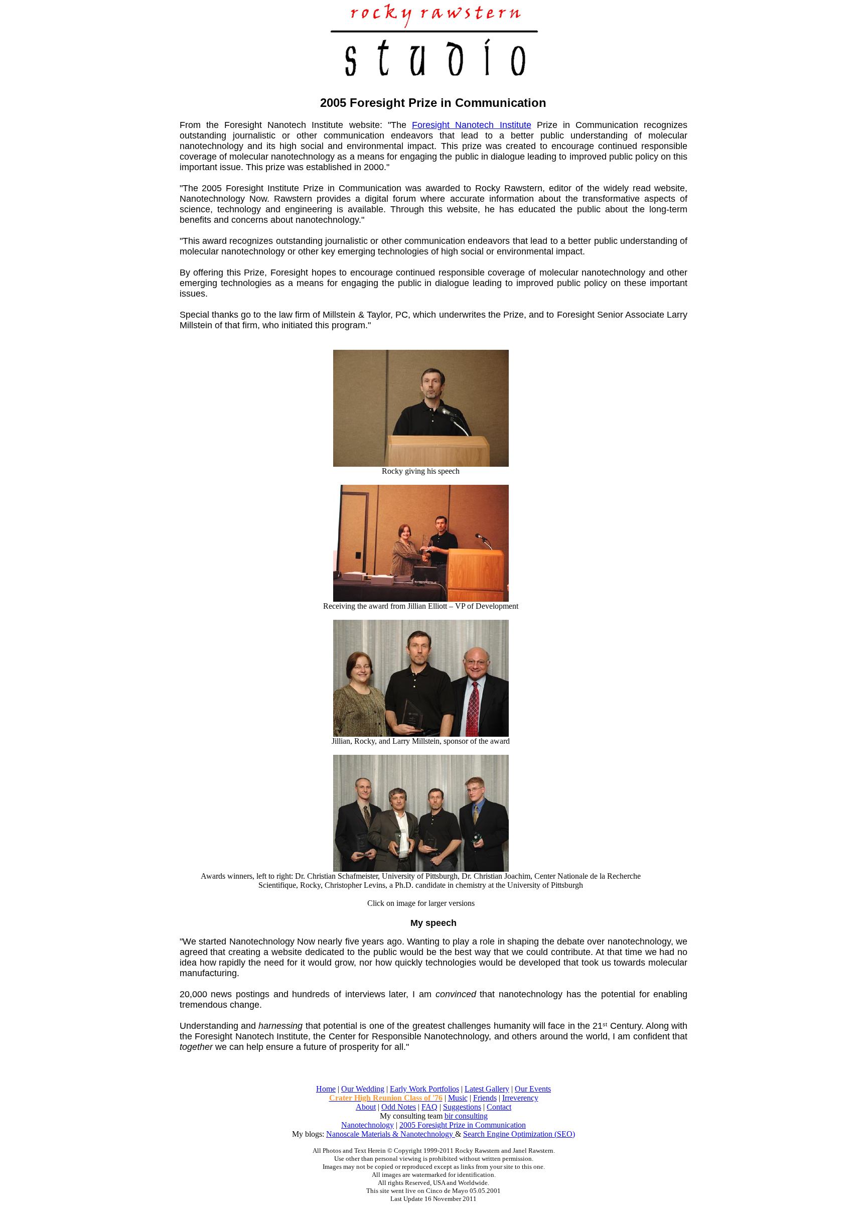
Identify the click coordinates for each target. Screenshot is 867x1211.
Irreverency (520, 1098)
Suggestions (462, 1107)
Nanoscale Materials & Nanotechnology (390, 1134)
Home (326, 1089)
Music (458, 1098)
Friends (485, 1098)
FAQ (429, 1107)
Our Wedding (362, 1089)
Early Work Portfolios (424, 1089)
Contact (499, 1107)
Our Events (533, 1089)
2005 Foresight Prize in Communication (462, 1125)
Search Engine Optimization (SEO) (519, 1134)
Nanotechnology (367, 1125)
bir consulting (466, 1116)
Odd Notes (398, 1107)
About (366, 1107)
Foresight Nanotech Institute (471, 125)
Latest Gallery (487, 1089)
